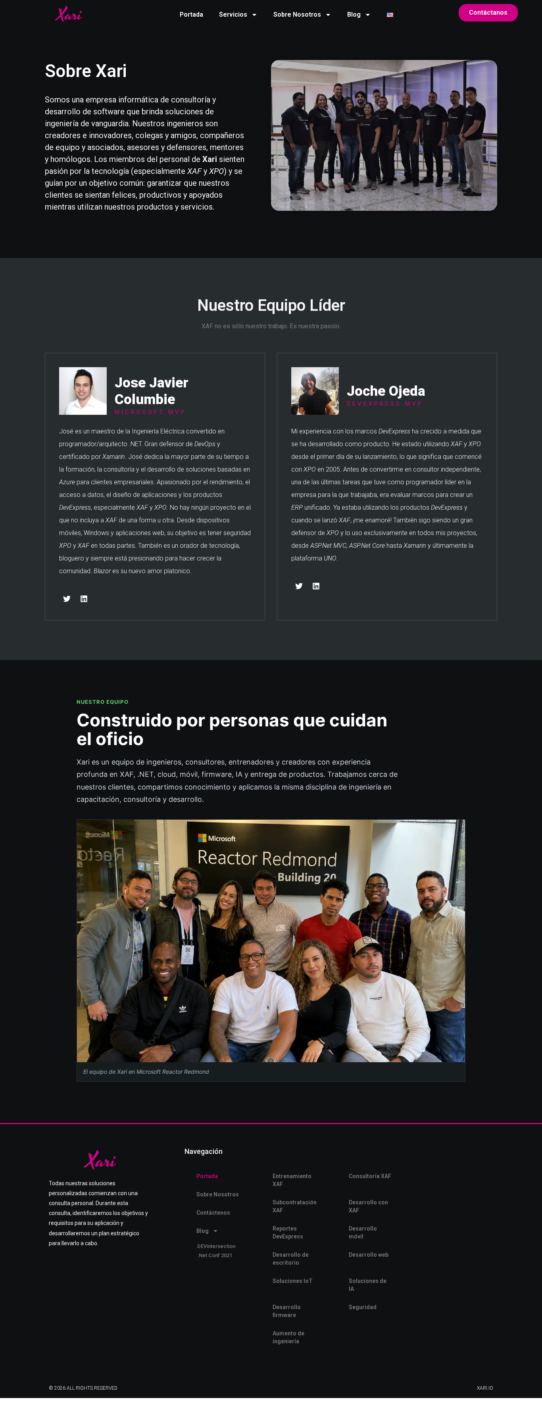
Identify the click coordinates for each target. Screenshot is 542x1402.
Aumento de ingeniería (288, 1337)
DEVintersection (216, 1246)
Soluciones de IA (367, 1285)
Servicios (233, 14)
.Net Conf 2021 (214, 1255)
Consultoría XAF (370, 1176)
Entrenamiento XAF (292, 1180)
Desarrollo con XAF (368, 1206)
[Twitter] (66, 598)
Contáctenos (213, 1212)
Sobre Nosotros (297, 14)
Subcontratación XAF (295, 1206)
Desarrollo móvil (363, 1232)
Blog (354, 14)
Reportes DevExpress (288, 1232)
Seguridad (363, 1307)
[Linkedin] (83, 598)
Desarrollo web (368, 1255)
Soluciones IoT (293, 1281)
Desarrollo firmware (287, 1311)
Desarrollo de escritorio (291, 1259)
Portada (191, 14)
